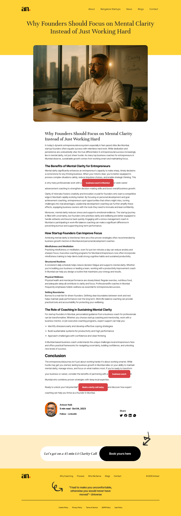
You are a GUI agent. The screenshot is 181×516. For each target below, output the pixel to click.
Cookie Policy (63, 507)
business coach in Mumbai (98, 183)
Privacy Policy (77, 507)
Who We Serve (94, 476)
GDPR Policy (106, 507)
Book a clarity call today (93, 387)
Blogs (141, 9)
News (129, 9)
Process (80, 476)
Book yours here (120, 453)
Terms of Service (92, 507)
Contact (153, 9)
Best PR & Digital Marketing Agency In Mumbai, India (92, 510)
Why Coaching (66, 476)
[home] (26, 9)
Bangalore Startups (110, 9)
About (91, 9)
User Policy (118, 507)
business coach (119, 374)
